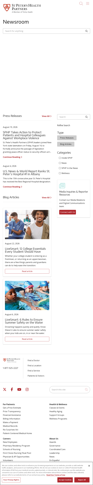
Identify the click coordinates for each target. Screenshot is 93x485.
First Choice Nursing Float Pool (17, 453)
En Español (54, 460)
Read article (27, 271)
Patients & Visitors (36, 375)
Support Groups (56, 415)
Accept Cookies (65, 480)
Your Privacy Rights (11, 480)
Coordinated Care (57, 449)
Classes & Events (57, 407)
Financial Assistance (12, 415)
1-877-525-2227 (10, 368)
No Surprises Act (10, 429)
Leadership (54, 453)
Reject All (82, 480)
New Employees (10, 442)
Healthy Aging (55, 411)
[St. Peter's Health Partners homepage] (22, 13)
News (64, 163)
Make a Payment (10, 422)
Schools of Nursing (11, 449)
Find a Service (34, 370)
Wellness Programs (58, 418)
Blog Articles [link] (65, 144)
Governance (54, 445)
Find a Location (34, 365)
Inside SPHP (67, 158)
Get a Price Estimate (12, 407)
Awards (52, 442)
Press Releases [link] (67, 137)
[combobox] (46, 31)
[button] (88, 2)
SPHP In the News (70, 168)
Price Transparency (12, 411)
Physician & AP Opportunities (16, 456)
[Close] (89, 465)
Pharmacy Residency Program (16, 445)
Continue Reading (12, 157)
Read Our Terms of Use (55, 475)
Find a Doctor (34, 360)
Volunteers (8, 460)
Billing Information (11, 418)
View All (46, 116)
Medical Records (10, 426)
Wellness (66, 173)
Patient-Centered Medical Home (17, 433)
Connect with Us (67, 212)
